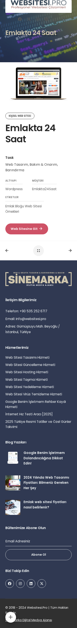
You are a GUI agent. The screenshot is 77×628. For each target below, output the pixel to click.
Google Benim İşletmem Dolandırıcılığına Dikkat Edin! (44, 458)
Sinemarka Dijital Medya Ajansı (28, 620)
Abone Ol (38, 554)
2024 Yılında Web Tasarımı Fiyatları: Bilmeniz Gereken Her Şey (46, 482)
